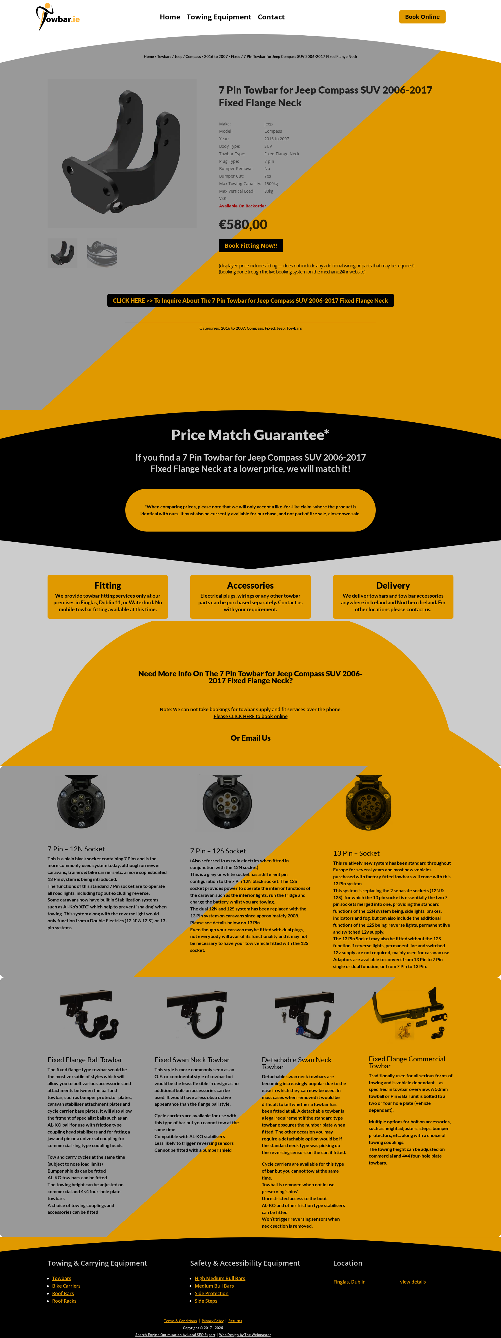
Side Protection (211, 1293)
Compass (193, 56)
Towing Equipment (219, 16)
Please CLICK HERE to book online (251, 716)
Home (170, 16)
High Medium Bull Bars (220, 1278)
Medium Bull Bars (214, 1286)
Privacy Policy (213, 1320)
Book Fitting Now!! (251, 245)
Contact (271, 16)
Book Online (422, 17)
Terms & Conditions (180, 1320)
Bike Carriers (66, 1286)
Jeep (178, 56)
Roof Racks (64, 1301)
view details (413, 1282)
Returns (235, 1320)
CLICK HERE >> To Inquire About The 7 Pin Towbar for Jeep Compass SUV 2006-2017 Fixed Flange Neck (250, 300)
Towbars (164, 56)
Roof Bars (63, 1293)
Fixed (235, 56)
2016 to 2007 (216, 56)
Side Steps (206, 1301)
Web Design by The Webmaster (245, 1334)
